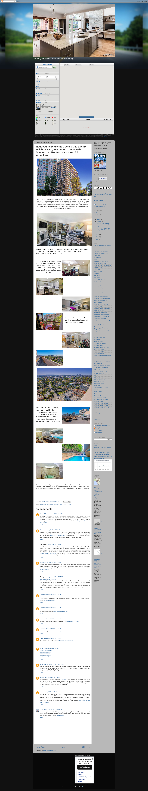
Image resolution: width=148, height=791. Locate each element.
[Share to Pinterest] (70, 502)
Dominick (43, 530)
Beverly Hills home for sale (101, 253)
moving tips (97, 339)
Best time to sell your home (101, 251)
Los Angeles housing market (101, 314)
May (98, 217)
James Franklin (44, 677)
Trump (95, 393)
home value (97, 294)
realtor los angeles (99, 349)
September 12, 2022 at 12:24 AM (53, 709)
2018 (97, 234)
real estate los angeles (100, 343)
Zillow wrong (97, 419)
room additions (98, 363)
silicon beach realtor (99, 373)
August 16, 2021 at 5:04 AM (55, 577)
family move (97, 277)
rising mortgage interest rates (102, 361)
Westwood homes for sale (101, 405)
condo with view (98, 267)
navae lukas (98, 432)
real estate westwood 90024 (101, 347)
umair (41, 692)
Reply (41, 524)
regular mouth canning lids (60, 611)
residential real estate (99, 359)
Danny (42, 709)
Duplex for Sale (98, 271)
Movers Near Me (44, 569)
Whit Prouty (97, 413)
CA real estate (97, 257)
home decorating (98, 288)
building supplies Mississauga (48, 553)
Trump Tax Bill (97, 395)
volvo (61, 670)
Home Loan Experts (84, 784)
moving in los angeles (99, 337)
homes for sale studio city (100, 300)
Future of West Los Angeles (101, 279)
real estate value (98, 345)
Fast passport (60, 715)
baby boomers (97, 249)
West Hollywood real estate (101, 399)
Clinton (95, 259)
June (98, 214)
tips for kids (97, 385)
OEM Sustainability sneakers (48, 579)
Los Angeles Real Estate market (102, 320)
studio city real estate (99, 379)
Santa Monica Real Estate (101, 367)
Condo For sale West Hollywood (102, 265)
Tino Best (43, 664)
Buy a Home (97, 255)
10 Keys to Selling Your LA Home (103, 447)
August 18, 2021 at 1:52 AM (53, 619)
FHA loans (63, 679)
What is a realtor (98, 411)
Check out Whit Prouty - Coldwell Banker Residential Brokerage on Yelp (103, 194)
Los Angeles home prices (100, 312)
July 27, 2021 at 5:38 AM (54, 544)
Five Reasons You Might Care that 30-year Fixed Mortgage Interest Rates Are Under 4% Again (98, 558)
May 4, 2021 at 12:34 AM (53, 530)
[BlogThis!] (65, 502)
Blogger (84, 786)
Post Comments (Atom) (49, 750)
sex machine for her (45, 655)
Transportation (98, 391)
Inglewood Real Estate (100, 310)
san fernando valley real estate (102, 365)
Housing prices (98, 306)
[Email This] (64, 502)
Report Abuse (98, 200)
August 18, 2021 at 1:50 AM (53, 594)
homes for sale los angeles (101, 296)
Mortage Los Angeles (99, 326)
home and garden (98, 284)
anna (41, 648)
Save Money (97, 369)
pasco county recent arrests (57, 535)
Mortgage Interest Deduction (101, 329)
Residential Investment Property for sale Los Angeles (102, 356)
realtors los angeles (99, 353)
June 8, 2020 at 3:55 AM (56, 513)
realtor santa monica (99, 351)
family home (97, 275)
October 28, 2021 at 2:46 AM (51, 648)
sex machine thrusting (46, 650)
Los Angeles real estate (100, 318)
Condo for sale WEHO (100, 263)
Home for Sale (97, 290)
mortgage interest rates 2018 (101, 331)
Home (63, 747)
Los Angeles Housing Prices (101, 316)
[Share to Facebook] (69, 502)
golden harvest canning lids (65, 640)
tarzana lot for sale (99, 381)
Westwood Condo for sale (101, 403)
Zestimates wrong (98, 417)
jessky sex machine (45, 657)
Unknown (43, 594)
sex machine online (45, 653)
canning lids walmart (49, 600)
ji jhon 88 (42, 562)
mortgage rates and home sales (102, 335)
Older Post (86, 747)
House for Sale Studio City (101, 304)
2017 (97, 237)
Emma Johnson (44, 513)
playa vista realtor (98, 341)
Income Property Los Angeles (102, 308)
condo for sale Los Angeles (101, 261)
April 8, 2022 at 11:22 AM (50, 692)
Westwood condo (98, 401)
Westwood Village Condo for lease (63, 504)
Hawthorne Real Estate (100, 281)
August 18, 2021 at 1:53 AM (53, 638)
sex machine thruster (45, 652)
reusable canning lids (57, 631)
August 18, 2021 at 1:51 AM (53, 607)
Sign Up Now (102, 178)
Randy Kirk (98, 427)
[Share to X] (67, 502)
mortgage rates (98, 333)
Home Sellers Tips (99, 292)
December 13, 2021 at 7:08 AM (55, 664)
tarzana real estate (99, 383)
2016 (97, 239)
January (99, 221)
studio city (96, 375)
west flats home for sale (100, 397)
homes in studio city (99, 302)
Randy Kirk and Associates (102, 425)
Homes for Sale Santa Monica (102, 298)
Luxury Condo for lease (46, 504)
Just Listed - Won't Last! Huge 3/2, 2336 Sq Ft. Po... (103, 230)
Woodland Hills (98, 415)
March (99, 219)
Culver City (97, 269)
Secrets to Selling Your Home (102, 371)
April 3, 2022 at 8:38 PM (56, 677)
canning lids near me (73, 621)
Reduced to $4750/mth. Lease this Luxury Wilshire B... (104, 225)
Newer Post (40, 747)
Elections (96, 273)
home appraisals (98, 286)
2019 (97, 212)
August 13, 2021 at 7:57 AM (53, 562)
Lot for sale (97, 322)
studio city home (98, 377)
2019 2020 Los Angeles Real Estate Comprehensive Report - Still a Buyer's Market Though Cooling (98, 488)
